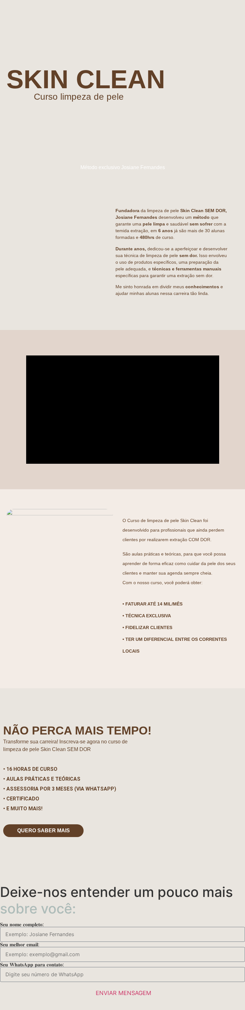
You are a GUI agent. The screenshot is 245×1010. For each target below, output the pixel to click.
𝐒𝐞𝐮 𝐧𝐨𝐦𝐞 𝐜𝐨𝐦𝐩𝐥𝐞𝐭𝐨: (22, 924)
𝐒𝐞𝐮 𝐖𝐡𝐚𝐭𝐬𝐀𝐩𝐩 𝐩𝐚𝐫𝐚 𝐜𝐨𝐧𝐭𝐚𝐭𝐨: (32, 964)
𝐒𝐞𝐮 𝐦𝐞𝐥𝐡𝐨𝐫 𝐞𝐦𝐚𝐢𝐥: (19, 944)
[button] (122, 409)
